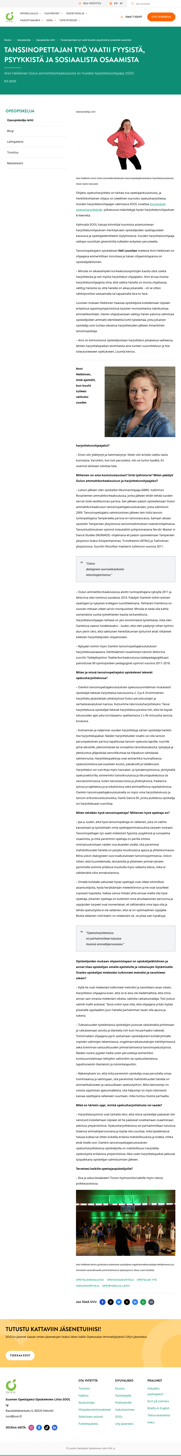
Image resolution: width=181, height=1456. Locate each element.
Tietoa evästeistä (158, 1415)
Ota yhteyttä (92, 3)
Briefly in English (158, 1408)
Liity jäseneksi (124, 1424)
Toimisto (84, 1388)
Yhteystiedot (68, 20)
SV (121, 3)
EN (116, 3)
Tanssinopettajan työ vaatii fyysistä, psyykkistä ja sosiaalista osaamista (95, 40)
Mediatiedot (15, 163)
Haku (150, 1422)
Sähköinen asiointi (90, 1417)
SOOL (49, 20)
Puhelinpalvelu (88, 1424)
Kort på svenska (158, 1401)
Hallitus (83, 1395)
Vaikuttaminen (30, 20)
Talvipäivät (52, 13)
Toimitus (12, 152)
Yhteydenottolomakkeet (94, 1410)
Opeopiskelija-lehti (20, 120)
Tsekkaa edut (20, 1355)
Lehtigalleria (15, 141)
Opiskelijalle (29, 13)
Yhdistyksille (75, 13)
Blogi (10, 131)
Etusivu (120, 1388)
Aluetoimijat (86, 1402)
